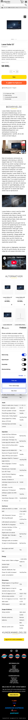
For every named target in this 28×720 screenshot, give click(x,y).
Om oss (14, 665)
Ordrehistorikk (14, 680)
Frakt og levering (14, 682)
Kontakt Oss (14, 678)
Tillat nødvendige (14, 385)
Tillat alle (14, 380)
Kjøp (14, 77)
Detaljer (21, 375)
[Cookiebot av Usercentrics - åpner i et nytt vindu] (19, 328)
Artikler (14, 668)
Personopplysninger (14, 671)
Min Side (14, 679)
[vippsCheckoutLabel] (14, 83)
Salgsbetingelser (14, 669)
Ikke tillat (14, 391)
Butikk (14, 666)
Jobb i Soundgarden (14, 670)
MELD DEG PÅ (14, 694)
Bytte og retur (14, 681)
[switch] (24, 359)
